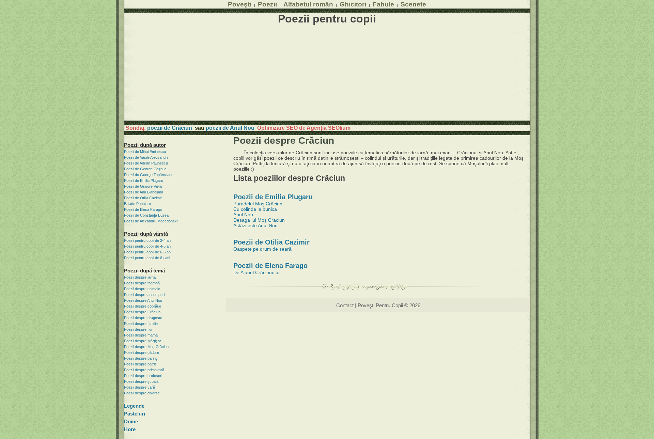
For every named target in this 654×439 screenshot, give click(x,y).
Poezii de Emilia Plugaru (143, 180)
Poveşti (239, 4)
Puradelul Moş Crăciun (257, 203)
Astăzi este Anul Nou (255, 225)
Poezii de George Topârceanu (148, 175)
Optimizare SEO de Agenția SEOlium (304, 128)
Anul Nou (243, 214)
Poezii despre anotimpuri (144, 295)
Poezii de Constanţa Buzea (146, 215)
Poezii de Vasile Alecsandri (146, 157)
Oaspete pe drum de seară (262, 249)
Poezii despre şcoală (141, 381)
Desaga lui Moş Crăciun (259, 220)
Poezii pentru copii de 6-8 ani (147, 252)
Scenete (413, 4)
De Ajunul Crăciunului (256, 272)
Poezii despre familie (141, 324)
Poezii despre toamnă (142, 283)
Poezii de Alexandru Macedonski (150, 221)
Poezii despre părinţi (140, 358)
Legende (134, 406)
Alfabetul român (308, 4)
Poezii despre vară (139, 387)
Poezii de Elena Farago (143, 209)
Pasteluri (134, 414)
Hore (130, 429)
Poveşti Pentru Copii (380, 305)
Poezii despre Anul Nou (143, 300)
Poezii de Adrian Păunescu (146, 163)
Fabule (383, 4)
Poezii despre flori (138, 329)
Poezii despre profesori (143, 376)
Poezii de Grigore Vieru (143, 186)
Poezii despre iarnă (140, 277)
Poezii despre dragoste (143, 318)
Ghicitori (353, 4)
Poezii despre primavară (144, 370)
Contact (345, 305)
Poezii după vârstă (146, 234)
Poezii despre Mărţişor (142, 341)
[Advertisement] (327, 73)
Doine (131, 421)
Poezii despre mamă (141, 335)
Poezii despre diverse (142, 393)
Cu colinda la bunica (255, 209)
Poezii (267, 4)
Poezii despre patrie (140, 364)
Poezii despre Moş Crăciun (146, 347)
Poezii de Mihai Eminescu (145, 152)
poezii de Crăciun (169, 128)
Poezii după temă (144, 270)
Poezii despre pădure (141, 352)
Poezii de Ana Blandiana (143, 192)
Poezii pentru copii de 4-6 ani (147, 246)
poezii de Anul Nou (230, 128)
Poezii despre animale (142, 289)
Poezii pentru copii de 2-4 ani (147, 240)
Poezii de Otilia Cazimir (143, 198)
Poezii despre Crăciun (142, 312)
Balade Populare (137, 204)
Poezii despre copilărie (142, 306)
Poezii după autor (145, 145)
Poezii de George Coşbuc (145, 169)
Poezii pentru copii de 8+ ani (147, 258)
